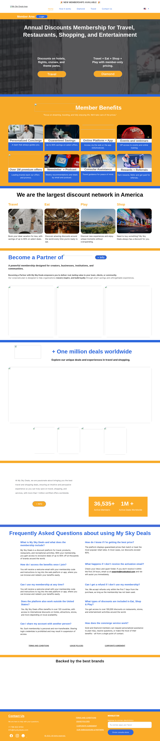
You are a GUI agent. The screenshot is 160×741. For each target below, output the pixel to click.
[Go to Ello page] (23, 735)
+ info (100, 257)
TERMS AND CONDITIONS (39, 646)
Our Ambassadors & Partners (90, 730)
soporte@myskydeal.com (123, 571)
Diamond (81, 9)
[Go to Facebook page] (11, 735)
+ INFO (39, 504)
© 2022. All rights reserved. (55, 736)
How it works (65, 9)
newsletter (113, 716)
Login (41, 16)
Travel (93, 9)
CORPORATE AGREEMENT (115, 646)
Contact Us (107, 9)
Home (50, 9)
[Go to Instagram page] (17, 735)
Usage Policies (76, 646)
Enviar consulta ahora (120, 732)
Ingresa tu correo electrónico (121, 720)
